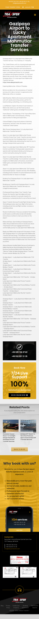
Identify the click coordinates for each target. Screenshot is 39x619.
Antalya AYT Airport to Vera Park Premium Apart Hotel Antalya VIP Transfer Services (28, 436)
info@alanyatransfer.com (19, 3)
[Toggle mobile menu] (35, 15)
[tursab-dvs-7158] (19, 556)
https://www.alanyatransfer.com (13, 82)
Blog (2, 605)
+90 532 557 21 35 (24, 1)
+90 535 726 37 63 (13, 1)
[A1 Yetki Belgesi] (28, 572)
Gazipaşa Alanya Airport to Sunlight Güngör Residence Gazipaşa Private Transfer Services (9, 437)
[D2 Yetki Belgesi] (10, 572)
